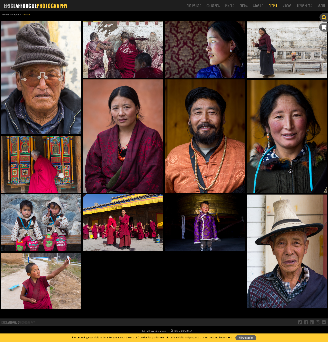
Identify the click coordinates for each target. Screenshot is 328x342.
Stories (258, 5)
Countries (213, 5)
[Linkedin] (312, 322)
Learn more (225, 337)
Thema (244, 5)
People (273, 5)
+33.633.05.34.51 (183, 331)
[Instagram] (318, 322)
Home (5, 14)
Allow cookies (246, 338)
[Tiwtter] (300, 322)
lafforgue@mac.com (156, 331)
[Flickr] (324, 322)
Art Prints (194, 5)
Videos (287, 5)
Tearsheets (304, 5)
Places (229, 5)
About (321, 5)
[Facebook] (306, 322)
